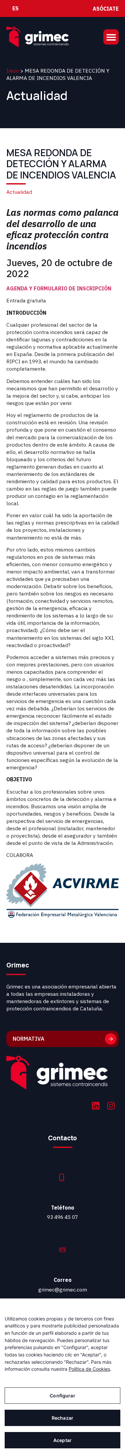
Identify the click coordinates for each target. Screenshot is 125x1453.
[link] (95, 1106)
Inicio (12, 70)
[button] (111, 37)
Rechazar (62, 1418)
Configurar (62, 1395)
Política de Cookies (89, 1369)
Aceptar (62, 1440)
